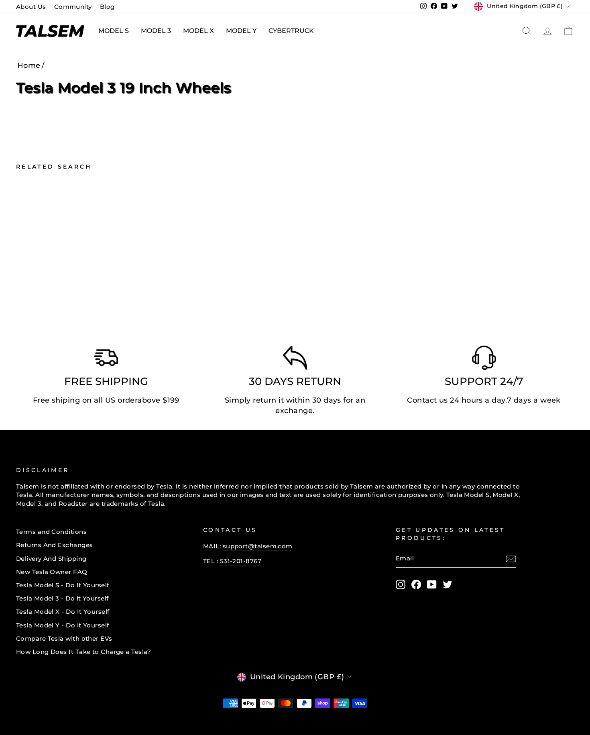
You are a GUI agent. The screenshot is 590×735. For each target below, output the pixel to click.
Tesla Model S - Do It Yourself (62, 585)
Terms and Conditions (51, 531)
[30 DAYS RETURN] (295, 360)
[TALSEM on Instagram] (400, 584)
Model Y (241, 31)
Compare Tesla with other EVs (64, 638)
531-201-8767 (240, 561)
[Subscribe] (511, 559)
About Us (31, 6)
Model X (198, 31)
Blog (107, 6)
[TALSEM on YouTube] (432, 584)
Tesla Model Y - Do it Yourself (62, 625)
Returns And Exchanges (54, 545)
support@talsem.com (258, 546)
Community (73, 6)
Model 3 (156, 31)
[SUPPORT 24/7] (484, 360)
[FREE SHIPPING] (106, 360)
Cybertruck (291, 31)
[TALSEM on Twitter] (447, 584)
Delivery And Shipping (51, 558)
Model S (113, 31)
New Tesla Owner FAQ (51, 572)
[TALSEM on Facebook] (416, 584)
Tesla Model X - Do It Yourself (63, 611)
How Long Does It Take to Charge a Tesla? (83, 652)
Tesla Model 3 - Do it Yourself (62, 598)
